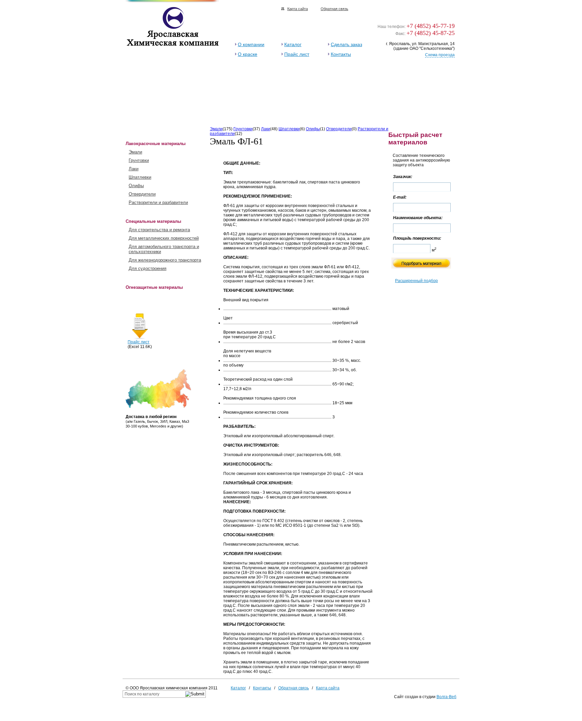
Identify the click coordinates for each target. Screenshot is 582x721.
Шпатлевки (140, 177)
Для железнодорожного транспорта (165, 260)
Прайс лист (296, 54)
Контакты (341, 54)
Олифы (136, 185)
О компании (251, 44)
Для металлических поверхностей (164, 238)
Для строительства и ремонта (159, 229)
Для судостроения (147, 268)
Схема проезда (440, 55)
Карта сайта (297, 9)
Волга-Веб (446, 696)
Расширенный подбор (416, 280)
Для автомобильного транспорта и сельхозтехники (164, 249)
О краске (247, 54)
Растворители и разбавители (158, 202)
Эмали (135, 151)
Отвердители (142, 194)
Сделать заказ (346, 44)
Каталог (292, 44)
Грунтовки (139, 160)
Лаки (133, 168)
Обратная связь (334, 9)
